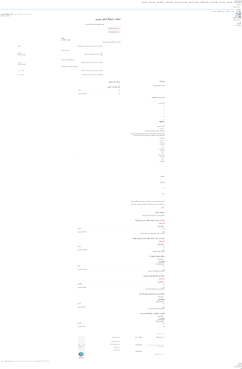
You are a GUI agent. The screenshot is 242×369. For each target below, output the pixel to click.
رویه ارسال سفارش (115, 341)
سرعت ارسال (161, 155)
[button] (159, 301)
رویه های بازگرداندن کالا (115, 344)
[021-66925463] (140, 342)
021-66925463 (138, 344)
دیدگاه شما (161, 161)
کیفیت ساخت (161, 148)
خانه (31, 14)
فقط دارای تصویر (160, 126)
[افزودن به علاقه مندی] (156, 273)
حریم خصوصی (117, 347)
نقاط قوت (162, 176)
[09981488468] (140, 348)
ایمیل (163, 193)
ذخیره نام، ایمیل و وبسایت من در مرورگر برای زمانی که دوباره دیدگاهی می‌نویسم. (147, 201)
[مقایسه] (162, 273)
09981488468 (139, 351)
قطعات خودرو (26, 14)
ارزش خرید (162, 142)
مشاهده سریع (159, 273)
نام (163, 188)
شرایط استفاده (117, 349)
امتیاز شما (161, 138)
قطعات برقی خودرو (17, 14)
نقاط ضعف (162, 182)
